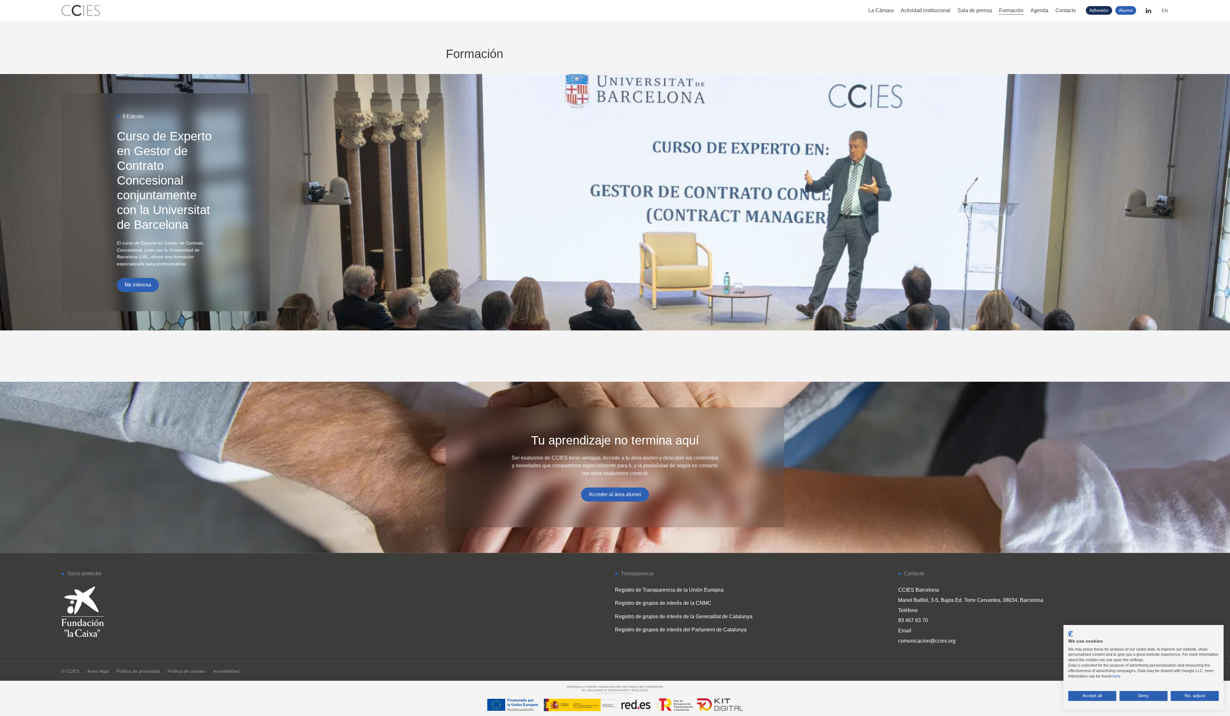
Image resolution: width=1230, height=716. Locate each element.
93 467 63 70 (913, 620)
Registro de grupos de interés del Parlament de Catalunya (681, 629)
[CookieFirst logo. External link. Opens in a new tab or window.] (1070, 634)
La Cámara (881, 10)
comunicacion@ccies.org (926, 641)
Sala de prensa (974, 10)
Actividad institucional (925, 10)
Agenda (1039, 10)
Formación (1011, 10)
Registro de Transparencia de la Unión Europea (669, 590)
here (1116, 676)
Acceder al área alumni (615, 494)
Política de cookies (186, 671)
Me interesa (138, 284)
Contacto (1065, 10)
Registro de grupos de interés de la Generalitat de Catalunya (683, 616)
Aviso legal (98, 671)
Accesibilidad (226, 671)
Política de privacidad (138, 671)
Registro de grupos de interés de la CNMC (663, 603)
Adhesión (1098, 10)
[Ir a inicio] (81, 10)
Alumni (1126, 10)
